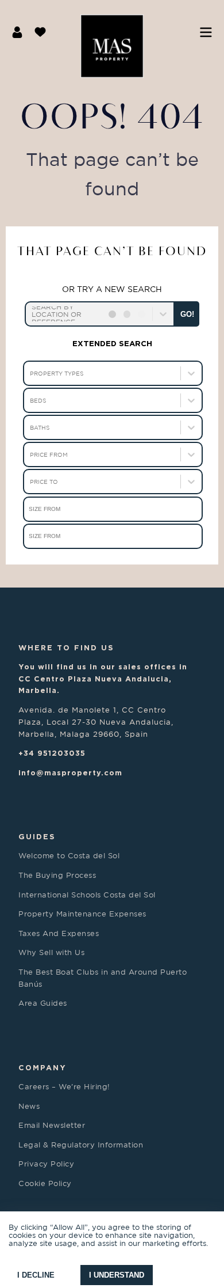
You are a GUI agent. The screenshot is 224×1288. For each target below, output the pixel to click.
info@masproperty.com (70, 772)
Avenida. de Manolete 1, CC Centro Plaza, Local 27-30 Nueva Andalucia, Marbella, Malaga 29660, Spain (95, 722)
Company (42, 1067)
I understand (116, 1275)
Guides (37, 836)
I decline (36, 1275)
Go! (187, 314)
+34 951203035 (52, 753)
